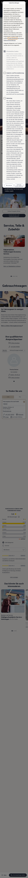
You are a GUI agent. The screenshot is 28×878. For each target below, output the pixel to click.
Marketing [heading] (9, 98)
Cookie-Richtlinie (12, 38)
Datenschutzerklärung (9, 40)
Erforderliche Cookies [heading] (12, 51)
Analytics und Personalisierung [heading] (15, 73)
